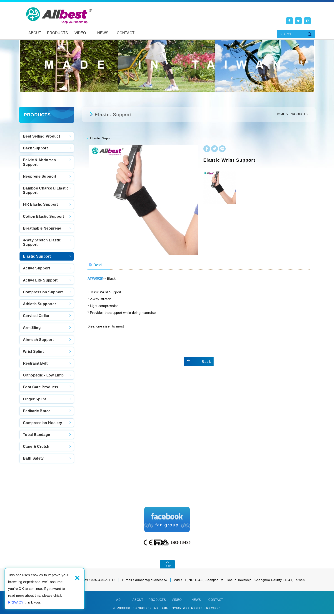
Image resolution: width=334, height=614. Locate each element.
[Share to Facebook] (289, 20)
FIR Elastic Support (40, 204)
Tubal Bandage (36, 435)
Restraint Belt (35, 363)
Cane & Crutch (36, 446)
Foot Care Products (40, 387)
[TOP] (167, 564)
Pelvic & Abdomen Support (39, 162)
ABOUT (34, 33)
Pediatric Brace (36, 411)
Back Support (35, 148)
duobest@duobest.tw (151, 580)
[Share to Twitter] (298, 20)
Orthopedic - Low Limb (43, 375)
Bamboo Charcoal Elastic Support (46, 190)
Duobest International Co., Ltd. (59, 15)
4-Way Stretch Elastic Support (42, 242)
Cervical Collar (36, 316)
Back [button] (206, 361)
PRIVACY (16, 602)
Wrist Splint (33, 351)
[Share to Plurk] (307, 20)
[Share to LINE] (222, 149)
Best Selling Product (41, 136)
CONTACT (126, 33)
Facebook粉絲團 (167, 519)
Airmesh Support (38, 340)
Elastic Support (37, 256)
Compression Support (43, 292)
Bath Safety (33, 458)
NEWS (102, 33)
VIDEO (80, 33)
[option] (143, 200)
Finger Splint (34, 399)
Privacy (175, 607)
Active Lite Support (40, 280)
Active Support (36, 268)
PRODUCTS (57, 33)
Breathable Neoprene (42, 228)
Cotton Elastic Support (43, 216)
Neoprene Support (39, 176)
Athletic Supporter (39, 304)
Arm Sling (32, 328)
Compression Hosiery (42, 423)
